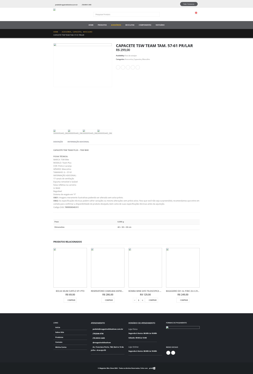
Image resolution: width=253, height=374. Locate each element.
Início (57, 327)
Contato (58, 342)
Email (138, 67)
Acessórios (116, 25)
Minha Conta (60, 347)
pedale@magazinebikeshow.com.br (66, 5)
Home (91, 25)
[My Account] (188, 14)
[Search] (155, 14)
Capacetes (138, 59)
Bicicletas (129, 25)
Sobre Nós (59, 332)
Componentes (145, 25)
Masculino (146, 59)
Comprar (71, 300)
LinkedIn (128, 67)
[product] (70, 268)
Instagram (173, 353)
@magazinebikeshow (101, 342)
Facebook (118, 67)
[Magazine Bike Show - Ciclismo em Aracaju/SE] (66, 14)
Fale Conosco (188, 4)
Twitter (123, 67)
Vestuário (160, 25)
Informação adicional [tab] (78, 142)
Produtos (102, 25)
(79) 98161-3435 (86, 5)
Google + (133, 67)
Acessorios (129, 59)
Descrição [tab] (58, 142)
